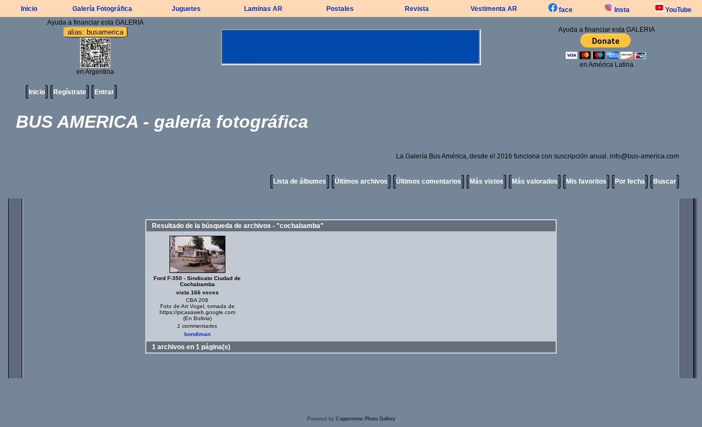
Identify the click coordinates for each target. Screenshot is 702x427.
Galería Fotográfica (102, 9)
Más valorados (535, 181)
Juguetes (186, 9)
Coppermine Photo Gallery (365, 419)
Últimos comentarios (428, 181)
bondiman (197, 334)
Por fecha (630, 181)
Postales (340, 9)
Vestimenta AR (494, 9)
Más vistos (486, 181)
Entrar (104, 92)
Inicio (29, 9)
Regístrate (69, 92)
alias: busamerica (95, 32)
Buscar (664, 181)
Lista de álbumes (299, 181)
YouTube (678, 10)
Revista (417, 9)
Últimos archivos (361, 181)
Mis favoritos (586, 181)
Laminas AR (263, 9)
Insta (621, 10)
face (565, 10)
